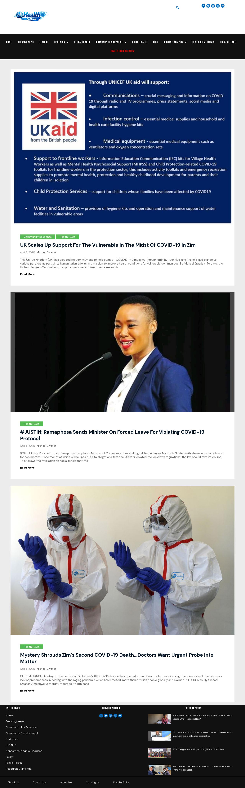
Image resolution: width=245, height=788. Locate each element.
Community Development (109, 42)
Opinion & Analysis (173, 42)
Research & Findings (203, 42)
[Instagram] (218, 6)
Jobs (155, 42)
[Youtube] (120, 716)
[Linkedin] (213, 6)
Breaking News (26, 42)
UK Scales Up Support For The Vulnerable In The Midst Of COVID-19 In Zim (108, 245)
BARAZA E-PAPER (228, 42)
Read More (27, 274)
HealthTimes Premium (122, 51)
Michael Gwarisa (46, 252)
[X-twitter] (101, 716)
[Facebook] (106, 716)
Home (9, 42)
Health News (67, 236)
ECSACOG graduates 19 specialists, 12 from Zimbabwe (198, 749)
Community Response (38, 236)
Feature (43, 42)
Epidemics (59, 42)
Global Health (82, 42)
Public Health (139, 42)
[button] (61, 42)
